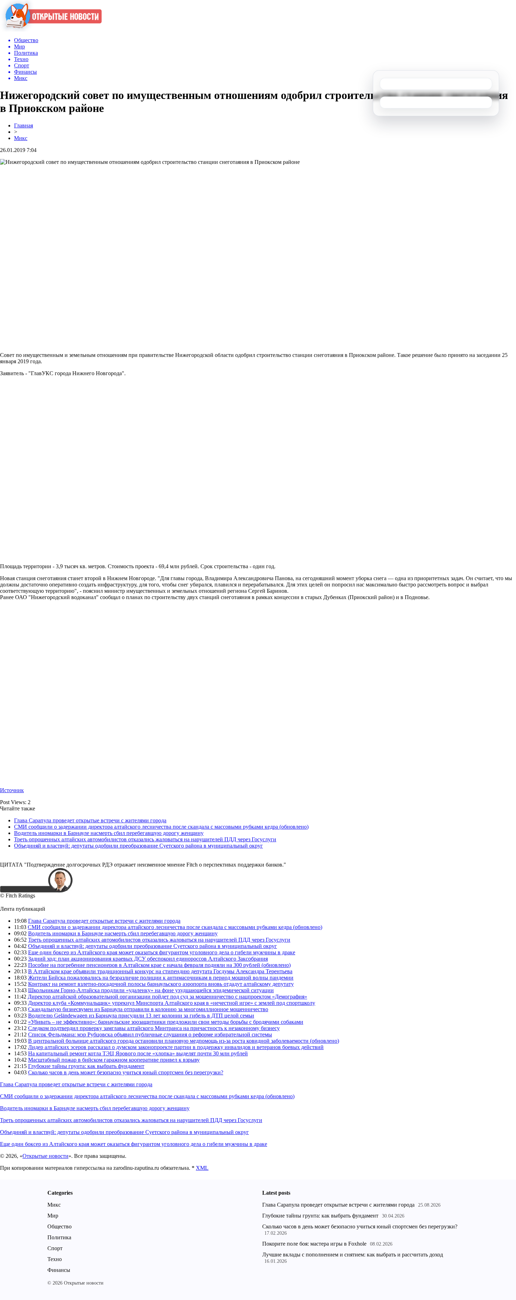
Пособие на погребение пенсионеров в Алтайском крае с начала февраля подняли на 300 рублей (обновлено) (159, 965)
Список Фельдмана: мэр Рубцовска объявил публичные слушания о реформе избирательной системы (150, 1034)
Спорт (54, 1248)
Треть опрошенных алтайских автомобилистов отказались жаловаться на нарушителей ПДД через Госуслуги (145, 839)
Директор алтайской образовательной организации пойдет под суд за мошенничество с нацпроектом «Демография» (167, 997)
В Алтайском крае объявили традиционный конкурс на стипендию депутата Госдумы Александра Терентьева (160, 971)
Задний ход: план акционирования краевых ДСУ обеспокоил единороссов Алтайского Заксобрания (148, 959)
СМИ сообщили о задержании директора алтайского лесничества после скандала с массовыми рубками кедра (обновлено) (161, 827)
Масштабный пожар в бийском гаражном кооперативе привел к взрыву (114, 1060)
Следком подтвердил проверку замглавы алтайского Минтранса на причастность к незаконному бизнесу (154, 1028)
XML (202, 1168)
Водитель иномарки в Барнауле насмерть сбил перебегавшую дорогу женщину (109, 833)
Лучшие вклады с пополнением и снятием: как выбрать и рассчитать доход (352, 1255)
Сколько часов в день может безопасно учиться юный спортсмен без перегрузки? (125, 1072)
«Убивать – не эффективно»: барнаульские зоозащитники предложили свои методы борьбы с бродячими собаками (165, 1022)
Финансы (58, 1270)
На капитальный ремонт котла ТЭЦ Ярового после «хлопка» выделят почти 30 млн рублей (138, 1053)
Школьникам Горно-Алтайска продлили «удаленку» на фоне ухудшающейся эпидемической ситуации (151, 990)
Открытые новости (45, 1156)
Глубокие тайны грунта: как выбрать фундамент (86, 1066)
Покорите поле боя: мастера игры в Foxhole (314, 1244)
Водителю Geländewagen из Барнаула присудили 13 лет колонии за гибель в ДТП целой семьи (141, 1016)
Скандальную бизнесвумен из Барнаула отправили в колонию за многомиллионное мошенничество (148, 1009)
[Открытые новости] (51, 30)
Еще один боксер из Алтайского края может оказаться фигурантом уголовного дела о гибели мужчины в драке (161, 952)
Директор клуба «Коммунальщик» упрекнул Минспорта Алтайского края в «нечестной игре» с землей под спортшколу (171, 1003)
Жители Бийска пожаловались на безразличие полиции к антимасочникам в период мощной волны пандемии (160, 978)
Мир (52, 1216)
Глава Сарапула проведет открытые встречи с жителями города (90, 820)
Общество (59, 1226)
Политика (59, 1237)
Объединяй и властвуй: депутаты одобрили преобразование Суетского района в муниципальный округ (138, 846)
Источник (12, 790)
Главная (23, 125)
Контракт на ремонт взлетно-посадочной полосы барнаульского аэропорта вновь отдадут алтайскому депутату (161, 984)
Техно (54, 1259)
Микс (20, 138)
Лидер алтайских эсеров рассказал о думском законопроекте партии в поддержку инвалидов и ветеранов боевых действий (176, 1047)
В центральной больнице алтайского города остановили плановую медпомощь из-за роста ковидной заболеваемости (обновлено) (183, 1041)
